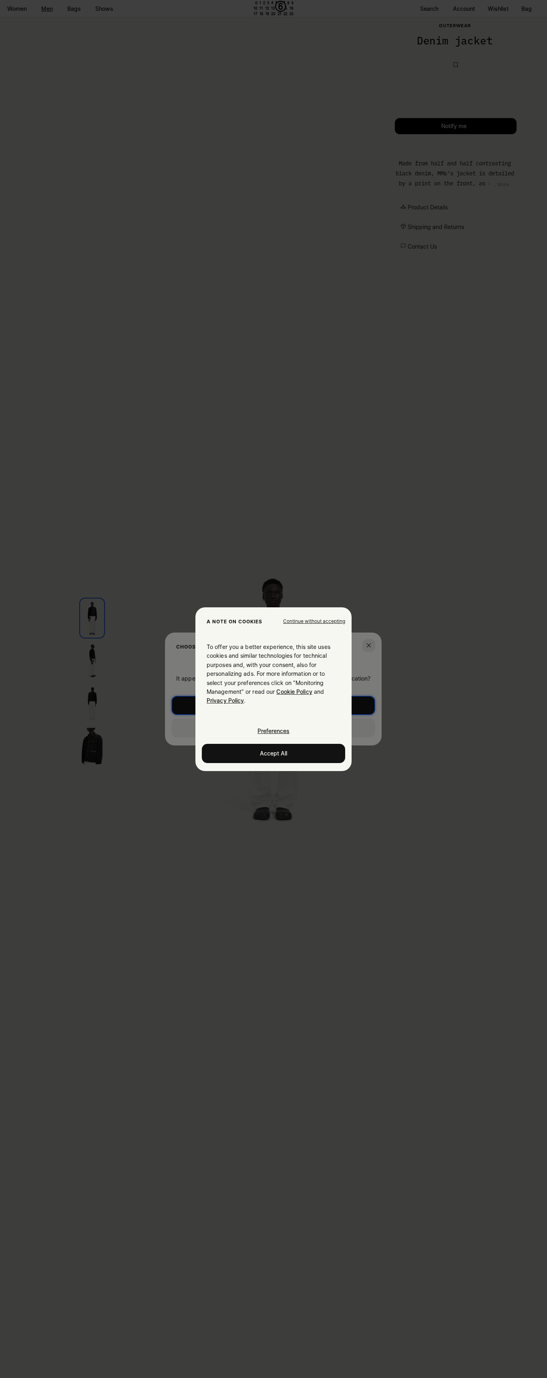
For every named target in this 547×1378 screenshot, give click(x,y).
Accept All (273, 752)
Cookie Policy (294, 691)
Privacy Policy (225, 700)
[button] (314, 621)
